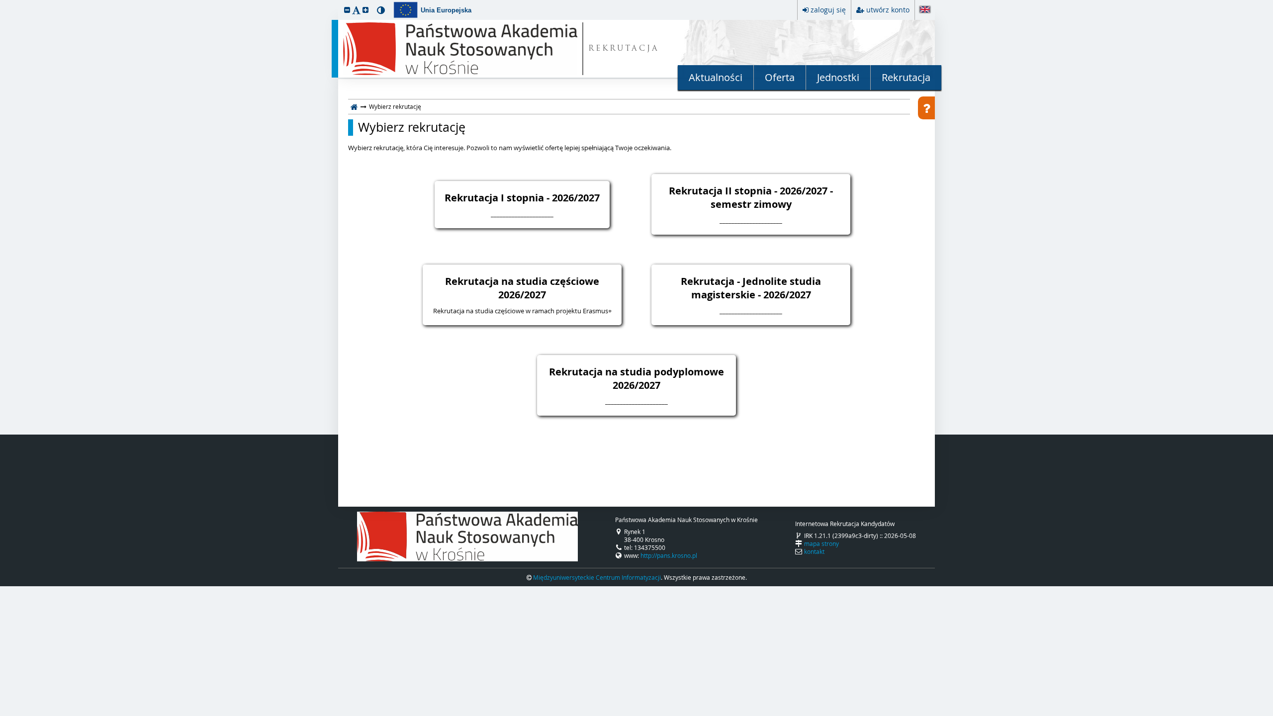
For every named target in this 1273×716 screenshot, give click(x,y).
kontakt (814, 551)
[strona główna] (354, 106)
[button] (347, 9)
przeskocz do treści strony (2, 2)
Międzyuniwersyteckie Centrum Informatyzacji (597, 577)
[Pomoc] (926, 107)
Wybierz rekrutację (411, 127)
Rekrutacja (906, 77)
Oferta (780, 77)
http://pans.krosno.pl (668, 555)
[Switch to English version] (925, 10)
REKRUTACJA (623, 49)
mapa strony (821, 543)
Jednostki (838, 77)
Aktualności (715, 77)
